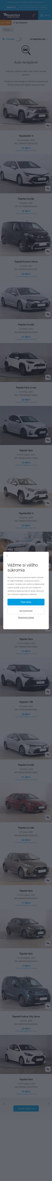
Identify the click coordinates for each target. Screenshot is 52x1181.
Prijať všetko (26, 602)
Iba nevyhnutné (26, 611)
